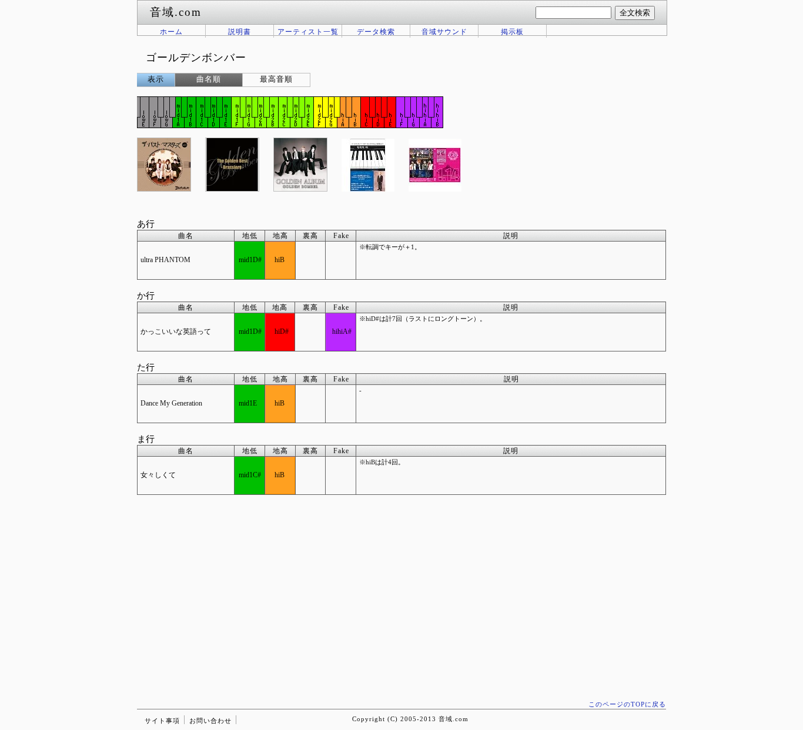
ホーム (171, 32)
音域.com (454, 718)
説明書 (239, 32)
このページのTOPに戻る (627, 704)
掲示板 (512, 32)
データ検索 (376, 32)
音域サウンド (444, 32)
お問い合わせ (210, 720)
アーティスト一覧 (308, 32)
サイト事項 (162, 720)
